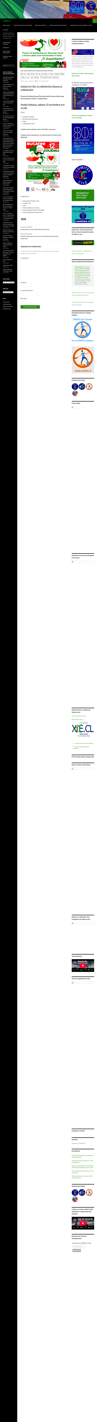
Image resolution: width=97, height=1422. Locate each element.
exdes (23, 219)
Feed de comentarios (8, 306)
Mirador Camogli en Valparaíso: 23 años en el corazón (8, 237)
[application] (83, 965)
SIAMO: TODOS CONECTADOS (6, 52)
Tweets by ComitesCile (78, 1143)
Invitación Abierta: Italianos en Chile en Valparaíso (8, 86)
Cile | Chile (24, 70)
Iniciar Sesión (6, 302)
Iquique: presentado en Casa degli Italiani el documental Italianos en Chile (83, 1166)
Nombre (24, 282)
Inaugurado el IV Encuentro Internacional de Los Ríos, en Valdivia (8, 224)
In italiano (38, 70)
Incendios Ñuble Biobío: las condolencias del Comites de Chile (8, 198)
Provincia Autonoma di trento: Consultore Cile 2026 (8, 159)
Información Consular (6, 43)
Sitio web (24, 298)
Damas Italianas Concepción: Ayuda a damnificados (8, 182)
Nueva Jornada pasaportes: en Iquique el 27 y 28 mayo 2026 (8, 125)
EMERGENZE (6, 47)
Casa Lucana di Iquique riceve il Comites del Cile (8, 102)
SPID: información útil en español (23, 25)
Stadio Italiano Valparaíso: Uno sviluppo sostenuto (8, 132)
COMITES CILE (31, 70)
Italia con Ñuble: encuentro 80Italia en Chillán (8, 244)
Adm (32, 81)
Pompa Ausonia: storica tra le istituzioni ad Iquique (8, 110)
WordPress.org (6, 308)
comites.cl (7, 21)
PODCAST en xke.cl (77, 719)
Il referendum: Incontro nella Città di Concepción (35, 228)
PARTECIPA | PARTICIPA (40, 25)
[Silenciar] (89, 970)
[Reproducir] (74, 970)
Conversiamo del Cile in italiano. (84, 743)
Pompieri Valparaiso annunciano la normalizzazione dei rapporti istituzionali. (40, 236)
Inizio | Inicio (6, 25)
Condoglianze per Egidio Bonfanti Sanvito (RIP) (8, 152)
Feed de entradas (7, 304)
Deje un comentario (42, 81)
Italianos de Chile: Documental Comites (81, 25)
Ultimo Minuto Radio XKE (85, 757)
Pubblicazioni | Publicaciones (58, 25)
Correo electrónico (27, 290)
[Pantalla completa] (92, 970)
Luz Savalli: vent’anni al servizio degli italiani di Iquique (8, 117)
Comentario (25, 258)
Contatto (5, 29)
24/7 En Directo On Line (79, 716)
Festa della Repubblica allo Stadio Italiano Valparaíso (8, 78)
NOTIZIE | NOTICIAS (47, 70)
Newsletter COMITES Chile (81, 1243)
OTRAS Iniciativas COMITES (7, 57)
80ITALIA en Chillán (8, 265)
